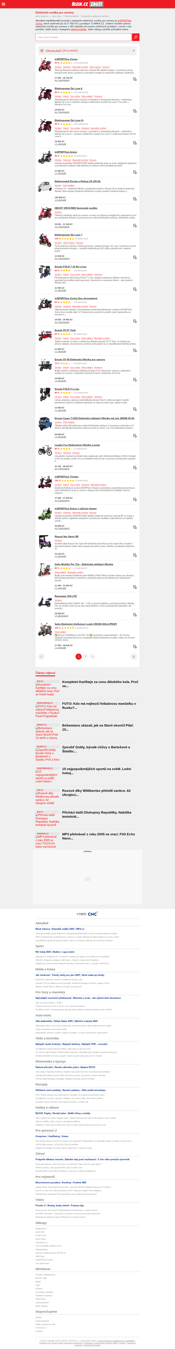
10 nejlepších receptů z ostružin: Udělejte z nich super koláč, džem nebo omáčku (69, 1098)
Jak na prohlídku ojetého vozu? (49, 1246)
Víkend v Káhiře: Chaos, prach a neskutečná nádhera (58, 1121)
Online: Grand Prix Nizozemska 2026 (51, 1029)
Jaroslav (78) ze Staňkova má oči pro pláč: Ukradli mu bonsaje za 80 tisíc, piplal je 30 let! (72, 983)
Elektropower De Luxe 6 (68, 88)
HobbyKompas (42, 1249)
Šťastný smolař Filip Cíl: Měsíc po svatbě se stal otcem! (59, 987)
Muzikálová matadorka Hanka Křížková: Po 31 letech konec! (61, 1217)
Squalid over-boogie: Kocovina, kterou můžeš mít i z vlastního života (64, 1148)
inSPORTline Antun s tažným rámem (76, 508)
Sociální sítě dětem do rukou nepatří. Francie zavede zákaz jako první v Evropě (69, 1056)
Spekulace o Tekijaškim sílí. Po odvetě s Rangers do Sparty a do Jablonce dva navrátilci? (73, 957)
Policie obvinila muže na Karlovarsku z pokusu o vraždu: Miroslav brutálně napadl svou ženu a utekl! (77, 937)
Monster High (41, 1278)
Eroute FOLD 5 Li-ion (67, 389)
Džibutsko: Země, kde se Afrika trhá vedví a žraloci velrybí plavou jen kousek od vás (71, 1125)
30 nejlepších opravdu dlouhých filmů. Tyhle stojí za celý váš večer (63, 1049)
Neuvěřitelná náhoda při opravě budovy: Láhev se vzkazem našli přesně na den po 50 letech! (74, 940)
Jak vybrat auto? (43, 1263)
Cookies (122, 1343)
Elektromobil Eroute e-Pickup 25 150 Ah (78, 181)
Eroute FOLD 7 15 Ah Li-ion (70, 266)
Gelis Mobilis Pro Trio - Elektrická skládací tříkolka (84, 564)
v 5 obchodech (61, 616)
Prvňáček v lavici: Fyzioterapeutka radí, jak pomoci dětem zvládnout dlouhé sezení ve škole (74, 1010)
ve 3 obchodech (62, 80)
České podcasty (42, 1321)
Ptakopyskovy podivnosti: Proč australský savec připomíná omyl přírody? (66, 1194)
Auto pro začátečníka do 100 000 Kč (51, 1253)
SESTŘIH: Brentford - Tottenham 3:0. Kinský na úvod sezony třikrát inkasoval (68, 1214)
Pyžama (39, 1288)
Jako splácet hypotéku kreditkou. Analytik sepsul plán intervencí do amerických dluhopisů (73, 1072)
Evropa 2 (39, 1331)
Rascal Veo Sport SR (66, 536)
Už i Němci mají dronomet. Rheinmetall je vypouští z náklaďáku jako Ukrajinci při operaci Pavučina (76, 1052)
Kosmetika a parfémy (44, 1292)
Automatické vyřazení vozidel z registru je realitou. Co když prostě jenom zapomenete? (72, 1033)
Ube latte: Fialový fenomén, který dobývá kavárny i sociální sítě (62, 1102)
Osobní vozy (41, 1235)
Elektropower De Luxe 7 (68, 234)
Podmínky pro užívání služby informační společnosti (61, 1343)
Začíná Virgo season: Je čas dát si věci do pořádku (57, 1144)
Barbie (38, 1282)
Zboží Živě (40, 1232)
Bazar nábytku (42, 1306)
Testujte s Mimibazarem (45, 1275)
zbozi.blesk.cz (42, 16)
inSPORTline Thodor (67, 476)
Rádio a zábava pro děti (45, 1324)
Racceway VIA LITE (66, 596)
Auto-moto (56, 16)
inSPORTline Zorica (66, 59)
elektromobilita (78, 29)
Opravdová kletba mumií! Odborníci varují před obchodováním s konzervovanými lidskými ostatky (76, 933)
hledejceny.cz (41, 1229)
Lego (38, 1285)
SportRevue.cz (45, 703)
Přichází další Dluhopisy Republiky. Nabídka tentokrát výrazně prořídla (65, 1079)
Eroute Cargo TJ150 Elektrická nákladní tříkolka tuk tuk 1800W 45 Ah (94, 418)
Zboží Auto (40, 1256)
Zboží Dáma (41, 1239)
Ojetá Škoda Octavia (44, 1260)
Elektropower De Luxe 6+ (69, 120)
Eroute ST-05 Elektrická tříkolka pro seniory (80, 359)
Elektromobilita (71, 16)
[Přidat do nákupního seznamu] (135, 79)
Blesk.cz (41, 747)
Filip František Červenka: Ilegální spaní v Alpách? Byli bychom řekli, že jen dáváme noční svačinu (76, 1118)
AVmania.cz (43, 834)
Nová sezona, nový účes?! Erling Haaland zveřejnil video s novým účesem (67, 1210)
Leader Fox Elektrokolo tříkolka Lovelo (77, 445)
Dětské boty (41, 1299)
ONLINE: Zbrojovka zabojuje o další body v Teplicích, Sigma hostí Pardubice (67, 960)
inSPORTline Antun (66, 152)
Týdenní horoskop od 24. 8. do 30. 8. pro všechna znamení (60, 1006)
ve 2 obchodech (62, 112)
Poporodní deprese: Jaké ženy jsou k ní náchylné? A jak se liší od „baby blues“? (69, 1164)
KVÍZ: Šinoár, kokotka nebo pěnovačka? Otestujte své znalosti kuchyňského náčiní (70, 1095)
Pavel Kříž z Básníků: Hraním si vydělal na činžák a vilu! (59, 980)
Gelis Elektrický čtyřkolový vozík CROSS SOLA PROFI (86, 624)
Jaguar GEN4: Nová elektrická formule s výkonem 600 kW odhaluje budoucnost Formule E (73, 1187)
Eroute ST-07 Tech (65, 330)
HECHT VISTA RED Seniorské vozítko (76, 208)
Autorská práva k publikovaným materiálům (116, 1341)
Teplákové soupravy (44, 1296)
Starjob (38, 1317)
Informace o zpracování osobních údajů (100, 1343)
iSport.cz (42, 725)
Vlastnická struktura (92, 1345)
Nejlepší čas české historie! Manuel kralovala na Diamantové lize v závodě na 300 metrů (72, 963)
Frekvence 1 (41, 1328)
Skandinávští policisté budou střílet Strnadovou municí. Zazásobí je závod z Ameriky (70, 1075)
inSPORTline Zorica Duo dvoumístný (76, 298)
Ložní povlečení (42, 1303)
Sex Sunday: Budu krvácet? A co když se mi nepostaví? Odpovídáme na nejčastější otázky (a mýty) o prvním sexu (83, 1141)
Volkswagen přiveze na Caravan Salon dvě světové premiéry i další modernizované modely (73, 1026)
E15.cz (40, 681)
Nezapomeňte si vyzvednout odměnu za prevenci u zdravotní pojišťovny (66, 1171)
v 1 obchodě (60, 144)
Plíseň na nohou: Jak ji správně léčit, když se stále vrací (59, 1168)
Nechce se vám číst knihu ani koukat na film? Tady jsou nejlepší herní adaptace (69, 1190)
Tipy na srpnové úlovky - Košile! (49, 1003)
